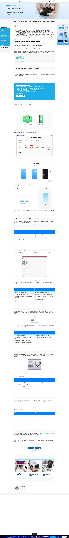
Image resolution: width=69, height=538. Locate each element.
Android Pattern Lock (3, 30)
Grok (38, 41)
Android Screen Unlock (4, 35)
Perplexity (23, 41)
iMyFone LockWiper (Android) (20, 56)
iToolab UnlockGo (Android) (20, 61)
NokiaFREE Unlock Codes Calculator (21, 58)
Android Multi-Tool (18, 57)
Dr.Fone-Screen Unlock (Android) (48, 433)
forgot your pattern (40, 48)
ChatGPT (18, 41)
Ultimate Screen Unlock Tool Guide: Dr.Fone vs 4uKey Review (47, 474)
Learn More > (9, 14)
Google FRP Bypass (3, 40)
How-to (17, 494)
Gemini (28, 41)
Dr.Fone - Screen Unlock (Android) (23, 85)
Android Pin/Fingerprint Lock (5, 32)
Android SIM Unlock (3, 37)
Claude (33, 41)
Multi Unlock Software (21, 352)
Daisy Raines (22, 486)
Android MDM (3, 45)
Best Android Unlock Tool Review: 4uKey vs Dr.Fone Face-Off (33, 474)
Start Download (19, 95)
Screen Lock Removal (25, 26)
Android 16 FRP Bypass (43, 1)
